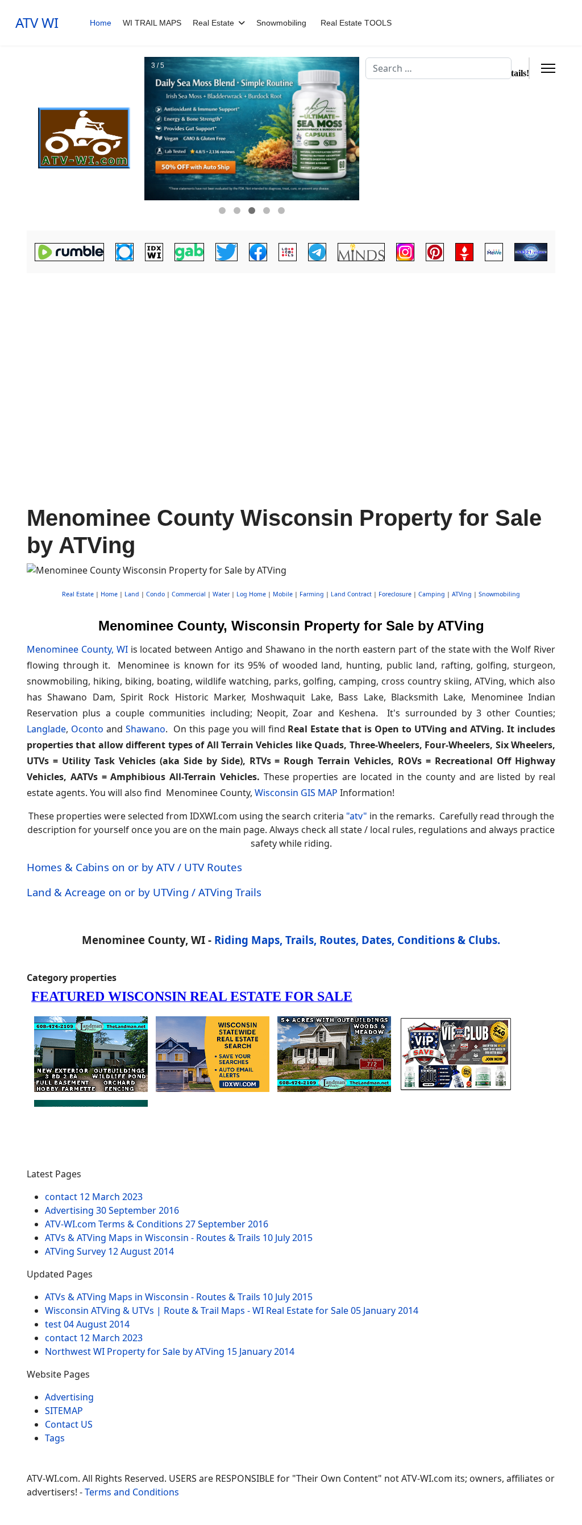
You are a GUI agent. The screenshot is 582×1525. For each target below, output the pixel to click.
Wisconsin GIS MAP (296, 792)
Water (221, 594)
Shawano (145, 729)
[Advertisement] (291, 362)
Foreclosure (395, 594)
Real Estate (213, 22)
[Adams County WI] (84, 138)
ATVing (462, 594)
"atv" (356, 816)
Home (100, 22)
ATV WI (37, 23)
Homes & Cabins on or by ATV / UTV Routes (134, 867)
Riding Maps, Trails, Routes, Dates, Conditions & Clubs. (357, 940)
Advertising (69, 1397)
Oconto (87, 729)
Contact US (69, 1424)
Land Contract (351, 594)
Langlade (46, 729)
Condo (154, 594)
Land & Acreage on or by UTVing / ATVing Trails (144, 892)
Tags (55, 1438)
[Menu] (548, 68)
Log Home (251, 594)
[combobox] (438, 68)
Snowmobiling (281, 22)
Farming (312, 594)
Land (131, 594)
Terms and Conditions (132, 1492)
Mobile (283, 594)
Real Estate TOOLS (356, 22)
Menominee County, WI (77, 649)
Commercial (189, 594)
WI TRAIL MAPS (152, 22)
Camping (431, 594)
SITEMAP (64, 1410)
